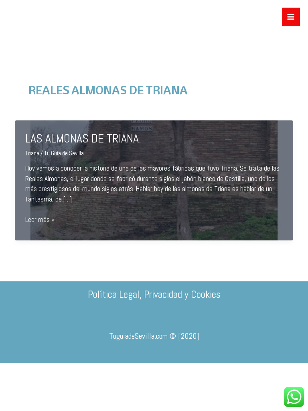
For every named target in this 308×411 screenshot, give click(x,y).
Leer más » (40, 220)
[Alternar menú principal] (291, 17)
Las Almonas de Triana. (83, 138)
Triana (32, 153)
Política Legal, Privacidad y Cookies (154, 294)
